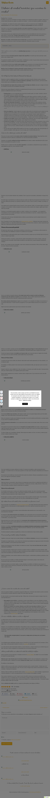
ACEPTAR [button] (25, 403)
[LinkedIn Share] (1, 401)
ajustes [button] (20, 400)
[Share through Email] (1, 404)
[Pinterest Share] (1, 398)
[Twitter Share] (1, 395)
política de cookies (27, 400)
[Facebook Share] (1, 392)
